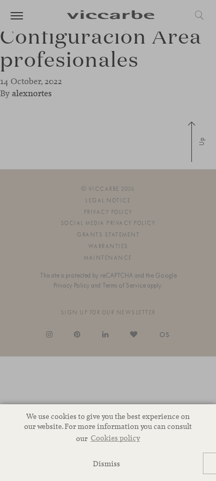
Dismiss (106, 463)
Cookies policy (115, 438)
